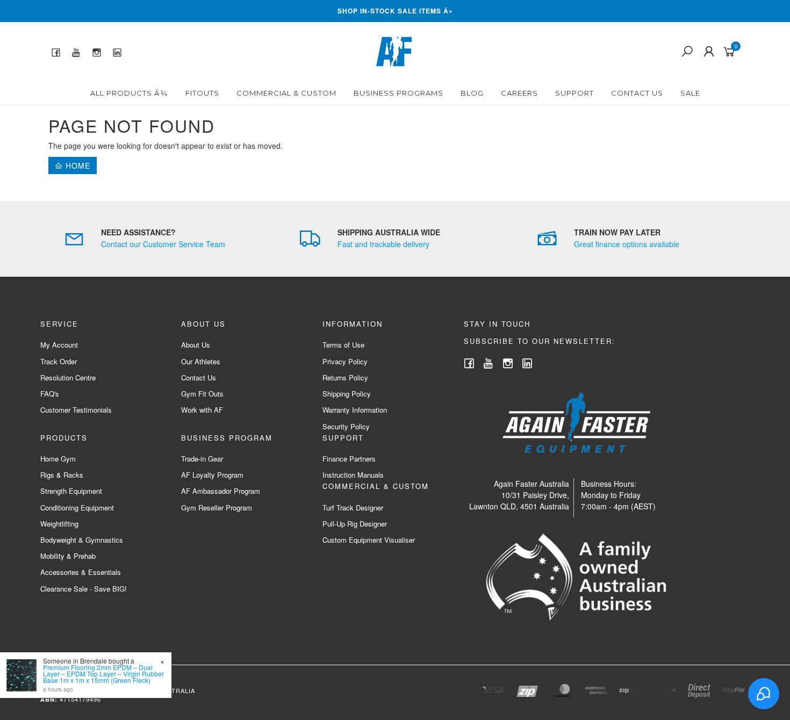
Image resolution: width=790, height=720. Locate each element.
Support (574, 93)
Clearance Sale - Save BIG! (83, 589)
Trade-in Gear (202, 458)
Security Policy (346, 426)
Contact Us (637, 93)
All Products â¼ (129, 93)
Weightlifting (59, 524)
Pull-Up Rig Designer (354, 524)
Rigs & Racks (61, 475)
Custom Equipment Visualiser (368, 540)
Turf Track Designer (352, 507)
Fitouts (202, 93)
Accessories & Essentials (80, 572)
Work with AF (202, 410)
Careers (519, 93)
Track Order (58, 361)
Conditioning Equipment (77, 507)
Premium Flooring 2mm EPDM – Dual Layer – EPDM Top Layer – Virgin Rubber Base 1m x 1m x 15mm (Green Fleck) (103, 674)
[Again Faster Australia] (393, 50)
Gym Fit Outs (202, 393)
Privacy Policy (345, 361)
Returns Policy (345, 377)
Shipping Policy (346, 393)
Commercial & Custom (286, 93)
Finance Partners (349, 458)
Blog (472, 93)
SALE (690, 93)
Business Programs (398, 93)
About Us (195, 345)
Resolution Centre (68, 377)
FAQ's (49, 393)
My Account (59, 345)
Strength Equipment (71, 491)
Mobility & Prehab (68, 556)
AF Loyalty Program (212, 475)
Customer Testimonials (76, 410)
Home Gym (58, 458)
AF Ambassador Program (220, 491)
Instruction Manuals (353, 475)
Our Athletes (200, 361)
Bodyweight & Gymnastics (81, 540)
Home (76, 165)
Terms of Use (343, 345)
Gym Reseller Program (216, 507)
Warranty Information (354, 410)
